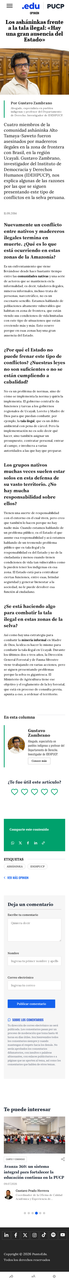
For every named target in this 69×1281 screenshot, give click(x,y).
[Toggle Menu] (10, 6)
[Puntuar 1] (14, 792)
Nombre (13, 953)
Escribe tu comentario (23, 915)
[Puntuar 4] (44, 792)
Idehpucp (37, 866)
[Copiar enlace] (43, 843)
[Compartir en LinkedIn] (36, 843)
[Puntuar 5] (54, 792)
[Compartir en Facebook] (28, 843)
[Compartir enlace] (63, 1159)
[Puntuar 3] (34, 792)
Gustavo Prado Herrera (32, 1191)
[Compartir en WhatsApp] (13, 843)
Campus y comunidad (15, 1159)
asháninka (15, 866)
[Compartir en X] (20, 843)
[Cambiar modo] (54, 1276)
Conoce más (39, 761)
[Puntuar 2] (24, 792)
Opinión (34, 13)
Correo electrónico (21, 977)
